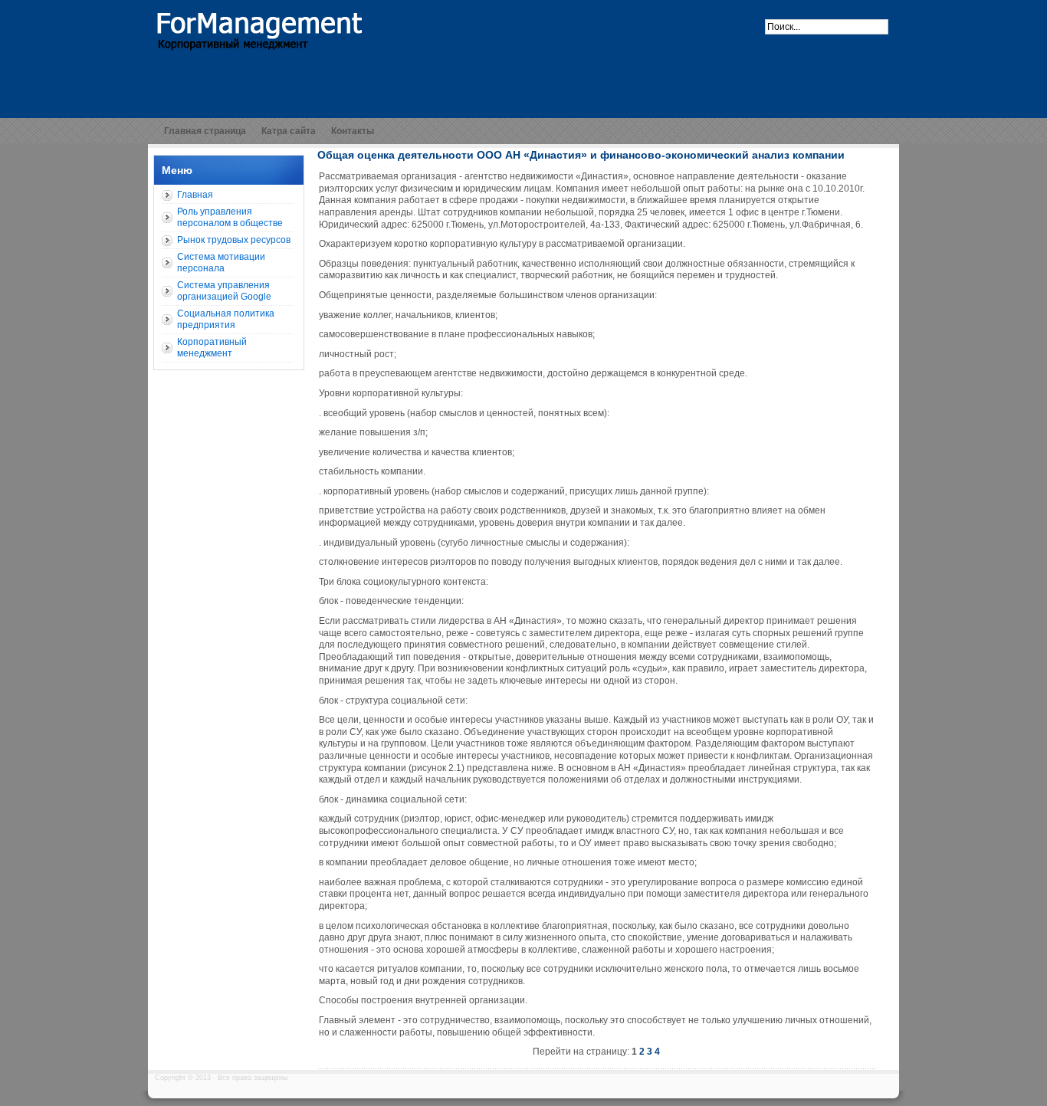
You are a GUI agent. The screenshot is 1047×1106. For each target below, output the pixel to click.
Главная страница (205, 131)
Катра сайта (288, 131)
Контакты (352, 131)
